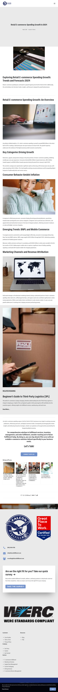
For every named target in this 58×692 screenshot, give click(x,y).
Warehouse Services (9, 662)
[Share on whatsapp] (31, 495)
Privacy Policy (8, 642)
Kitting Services (8, 669)
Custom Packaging (9, 666)
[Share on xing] (35, 495)
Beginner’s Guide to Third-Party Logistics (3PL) (26, 396)
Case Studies (8, 637)
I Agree (53, 689)
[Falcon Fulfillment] (7, 3)
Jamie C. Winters (32, 29)
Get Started (7, 653)
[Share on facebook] (21, 495)
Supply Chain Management (11, 664)
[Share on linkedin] (29, 495)
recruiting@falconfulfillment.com (15, 558)
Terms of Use (8, 639)
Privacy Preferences (5, 689)
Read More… (6, 409)
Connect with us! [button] (29, 454)
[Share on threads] (25, 495)
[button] (54, 3)
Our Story (7, 648)
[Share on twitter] (23, 495)
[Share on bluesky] (33, 495)
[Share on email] (37, 495)
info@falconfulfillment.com (14, 553)
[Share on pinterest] (27, 495)
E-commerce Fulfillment (10, 660)
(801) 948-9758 (11, 547)
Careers (6, 651)
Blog (23, 637)
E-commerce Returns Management (13, 671)
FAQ (23, 639)
